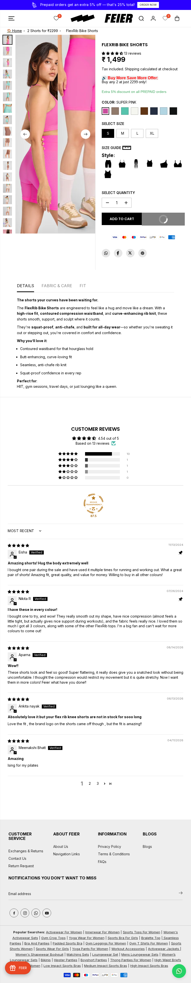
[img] (18, 545)
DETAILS (25, 285)
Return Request (21, 866)
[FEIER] (95, 18)
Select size (113, 123)
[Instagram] (24, 912)
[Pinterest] (142, 253)
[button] (11, 18)
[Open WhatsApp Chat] (179, 971)
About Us (60, 846)
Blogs (147, 846)
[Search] (141, 18)
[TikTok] (35, 912)
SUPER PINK (119, 102)
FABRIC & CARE (57, 285)
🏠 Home (14, 31)
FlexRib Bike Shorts (82, 31)
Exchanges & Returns (25, 851)
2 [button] (90, 783)
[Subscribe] (181, 894)
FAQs (102, 862)
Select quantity (118, 193)
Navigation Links (66, 854)
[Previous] (25, 134)
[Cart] (177, 18)
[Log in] (153, 18)
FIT (83, 285)
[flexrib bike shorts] (36, 134)
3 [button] (98, 783)
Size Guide (111, 148)
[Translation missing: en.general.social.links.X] (130, 253)
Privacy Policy (109, 846)
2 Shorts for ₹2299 (42, 31)
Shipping (132, 69)
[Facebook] (118, 253)
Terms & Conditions (114, 854)
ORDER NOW (148, 4)
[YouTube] (46, 912)
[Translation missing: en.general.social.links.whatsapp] (106, 253)
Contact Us (17, 858)
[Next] (85, 134)
